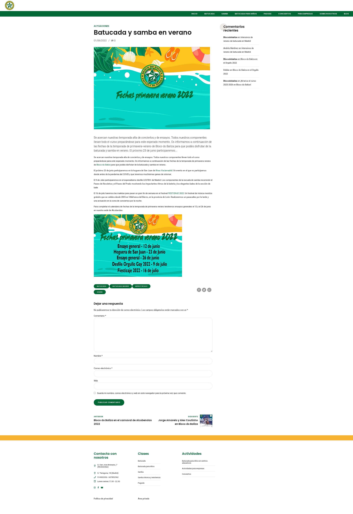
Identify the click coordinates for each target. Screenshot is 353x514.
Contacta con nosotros (105, 455)
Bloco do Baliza (104, 165)
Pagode (267, 13)
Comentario (100, 316)
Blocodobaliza (230, 37)
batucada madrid (121, 286)
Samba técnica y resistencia (149, 477)
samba (100, 292)
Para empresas (305, 13)
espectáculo (141, 286)
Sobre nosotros (328, 13)
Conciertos (284, 13)
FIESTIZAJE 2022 (176, 193)
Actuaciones (101, 26)
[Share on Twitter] (204, 290)
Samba (224, 13)
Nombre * (98, 356)
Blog (346, 13)
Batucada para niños (246, 13)
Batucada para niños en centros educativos (195, 462)
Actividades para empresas (193, 468)
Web (96, 380)
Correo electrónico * (103, 368)
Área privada (143, 498)
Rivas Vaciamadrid (163, 170)
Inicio (194, 13)
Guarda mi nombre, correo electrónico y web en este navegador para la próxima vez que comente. (141, 393)
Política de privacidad (103, 498)
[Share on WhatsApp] (209, 290)
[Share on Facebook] (199, 290)
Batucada (209, 13)
